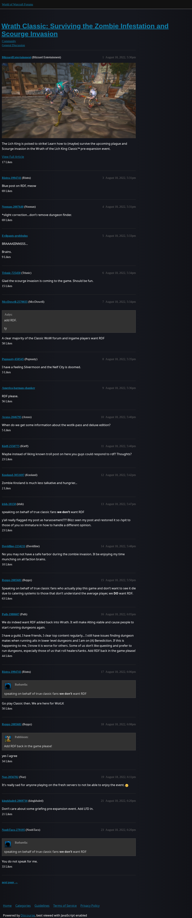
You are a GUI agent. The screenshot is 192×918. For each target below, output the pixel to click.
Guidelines (42, 906)
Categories (23, 906)
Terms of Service (65, 906)
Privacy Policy (90, 906)
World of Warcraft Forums (17, 4)
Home (7, 906)
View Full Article (13, 157)
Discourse (28, 915)
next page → (10, 882)
